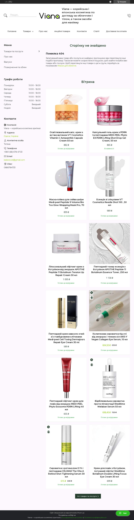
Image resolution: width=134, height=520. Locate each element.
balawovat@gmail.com (14, 160)
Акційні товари (62, 31)
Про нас (43, 31)
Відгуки (8, 62)
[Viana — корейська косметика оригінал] (49, 16)
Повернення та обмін (15, 67)
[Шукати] (5, 15)
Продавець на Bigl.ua (67, 515)
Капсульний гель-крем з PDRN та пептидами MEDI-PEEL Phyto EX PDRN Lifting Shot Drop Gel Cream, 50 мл (109, 136)
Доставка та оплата (116, 31)
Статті (96, 31)
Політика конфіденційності (95, 517)
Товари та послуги (13, 51)
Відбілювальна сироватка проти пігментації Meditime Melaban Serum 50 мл (109, 404)
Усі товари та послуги (87, 496)
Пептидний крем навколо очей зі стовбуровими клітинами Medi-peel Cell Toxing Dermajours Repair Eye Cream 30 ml (66, 338)
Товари (27, 31)
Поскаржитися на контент (72, 517)
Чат (125, 513)
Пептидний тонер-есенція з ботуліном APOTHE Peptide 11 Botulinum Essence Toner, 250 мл (109, 269)
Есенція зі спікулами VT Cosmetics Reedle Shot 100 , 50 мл (110, 202)
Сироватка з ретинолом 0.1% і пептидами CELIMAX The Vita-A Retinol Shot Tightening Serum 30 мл (66, 472)
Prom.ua (80, 513)
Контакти (82, 31)
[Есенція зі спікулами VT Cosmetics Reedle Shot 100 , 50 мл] (109, 176)
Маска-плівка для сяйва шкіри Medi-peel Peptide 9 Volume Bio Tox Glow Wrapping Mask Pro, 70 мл (66, 203)
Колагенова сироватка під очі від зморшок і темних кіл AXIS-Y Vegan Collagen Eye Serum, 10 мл (109, 337)
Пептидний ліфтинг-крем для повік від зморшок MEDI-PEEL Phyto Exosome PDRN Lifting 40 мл (66, 405)
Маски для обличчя (67, 66)
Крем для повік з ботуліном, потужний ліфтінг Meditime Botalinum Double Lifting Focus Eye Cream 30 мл (110, 472)
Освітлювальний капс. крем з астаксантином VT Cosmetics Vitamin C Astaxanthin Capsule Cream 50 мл (66, 136)
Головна (11, 31)
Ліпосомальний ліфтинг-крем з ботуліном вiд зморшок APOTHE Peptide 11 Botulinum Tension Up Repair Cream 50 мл (66, 270)
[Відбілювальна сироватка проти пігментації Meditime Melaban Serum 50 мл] (109, 377)
